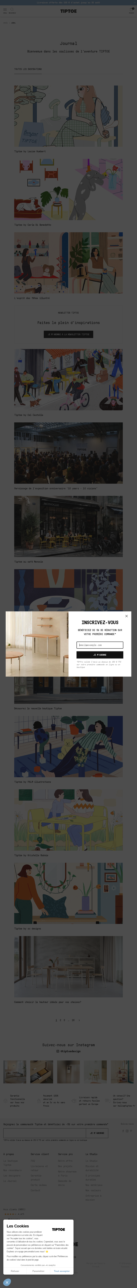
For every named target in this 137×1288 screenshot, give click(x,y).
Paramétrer (38, 1271)
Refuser (15, 1271)
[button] (7, 1282)
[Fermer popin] (126, 616)
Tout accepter (62, 1271)
